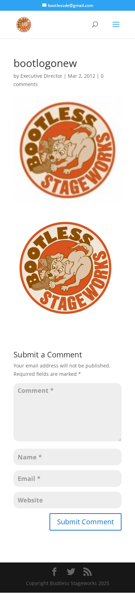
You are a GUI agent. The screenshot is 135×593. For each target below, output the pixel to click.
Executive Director (41, 76)
